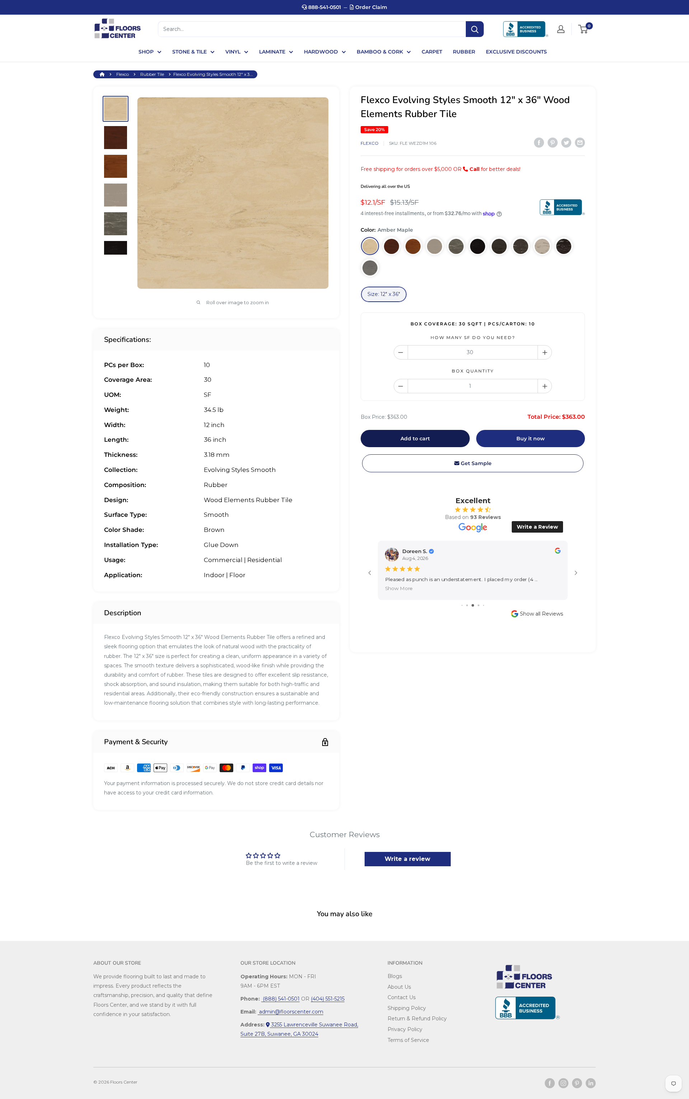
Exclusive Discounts (516, 51)
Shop (146, 51)
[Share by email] (580, 143)
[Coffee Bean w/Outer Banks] (478, 246)
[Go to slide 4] (478, 605)
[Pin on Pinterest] (553, 143)
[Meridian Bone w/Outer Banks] (542, 246)
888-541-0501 (324, 7)
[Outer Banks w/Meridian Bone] (521, 246)
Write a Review (537, 527)
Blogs (395, 976)
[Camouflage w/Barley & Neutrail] (456, 246)
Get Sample (475, 463)
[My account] (560, 29)
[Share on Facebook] (539, 143)
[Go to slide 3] (473, 605)
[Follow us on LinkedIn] (591, 1083)
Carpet (432, 51)
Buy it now (530, 438)
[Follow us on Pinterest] (577, 1083)
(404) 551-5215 (327, 999)
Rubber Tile (152, 74)
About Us (399, 987)
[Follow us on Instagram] (563, 1083)
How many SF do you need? (473, 337)
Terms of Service (408, 1040)
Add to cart (415, 438)
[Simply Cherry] (391, 246)
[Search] (475, 29)
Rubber (464, 51)
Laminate (272, 51)
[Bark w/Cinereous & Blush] (564, 246)
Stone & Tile (189, 51)
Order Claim (370, 7)
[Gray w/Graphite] (370, 268)
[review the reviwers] (558, 552)
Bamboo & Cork (380, 51)
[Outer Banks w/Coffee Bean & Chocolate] (499, 246)
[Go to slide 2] (467, 605)
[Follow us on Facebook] (550, 1083)
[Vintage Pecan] (413, 246)
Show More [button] (399, 588)
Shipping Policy (407, 1008)
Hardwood (321, 51)
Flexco (122, 74)
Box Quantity (473, 371)
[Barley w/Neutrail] (435, 246)
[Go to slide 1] (462, 605)
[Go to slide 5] (483, 605)
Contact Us (402, 997)
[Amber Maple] (370, 246)
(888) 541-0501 (280, 999)
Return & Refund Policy (417, 1018)
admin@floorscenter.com (290, 1011)
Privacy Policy (405, 1029)
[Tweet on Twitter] (566, 143)
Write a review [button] (407, 858)
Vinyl (232, 51)
